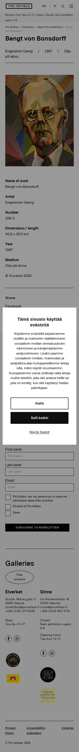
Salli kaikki (39, 418)
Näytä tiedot (39, 432)
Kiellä (39, 403)
